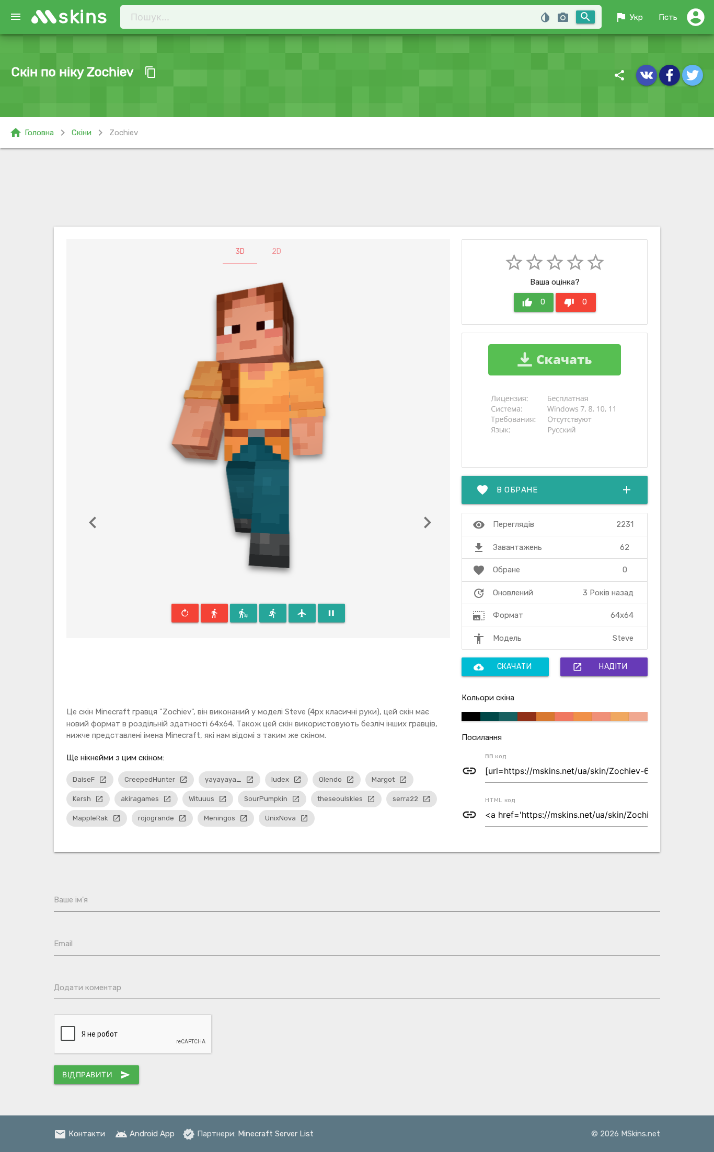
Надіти (599, 667)
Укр (629, 17)
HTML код (500, 800)
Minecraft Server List (276, 1133)
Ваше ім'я (71, 899)
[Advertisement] (357, 187)
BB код (495, 756)
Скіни (81, 132)
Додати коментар (87, 987)
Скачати (503, 667)
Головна (31, 132)
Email (63, 943)
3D (240, 251)
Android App (145, 1133)
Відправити (96, 1074)
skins (83, 16)
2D (276, 251)
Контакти (79, 1133)
